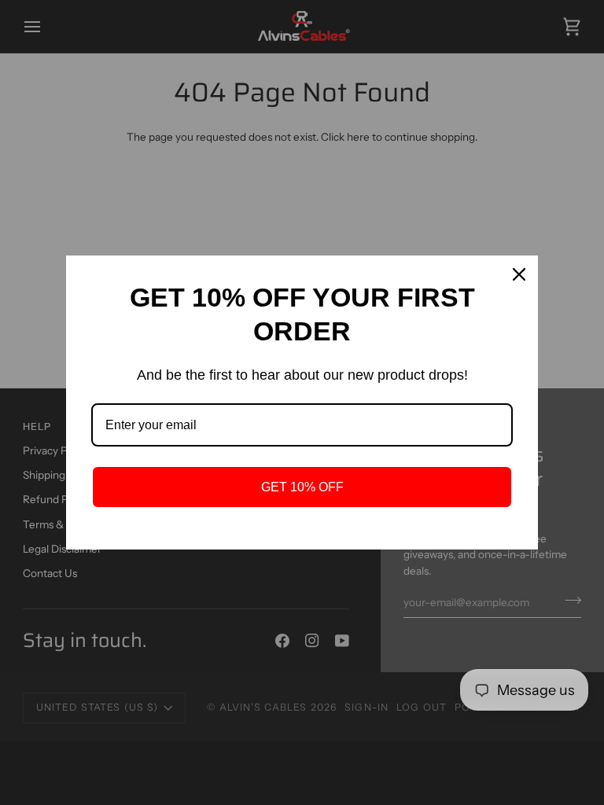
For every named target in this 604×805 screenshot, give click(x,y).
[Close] (519, 274)
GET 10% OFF (302, 487)
